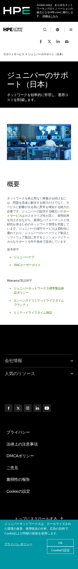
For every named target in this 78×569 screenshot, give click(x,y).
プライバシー (18, 432)
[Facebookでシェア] (41, 43)
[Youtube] (47, 408)
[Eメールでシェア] (67, 43)
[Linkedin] (37, 408)
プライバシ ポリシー (18, 544)
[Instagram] (28, 408)
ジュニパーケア (24, 257)
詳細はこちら (50, 16)
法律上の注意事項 (22, 444)
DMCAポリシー (20, 456)
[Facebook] (9, 408)
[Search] (45, 29)
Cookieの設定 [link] (18, 492)
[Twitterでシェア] (49, 43)
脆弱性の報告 (18, 480)
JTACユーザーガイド (27, 265)
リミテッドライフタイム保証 (33, 312)
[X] (18, 408)
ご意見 (12, 468)
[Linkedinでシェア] (58, 43)
